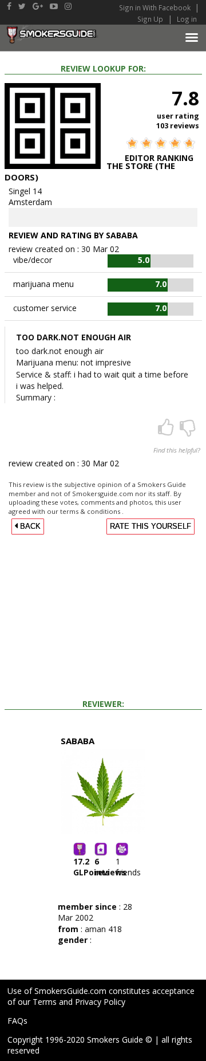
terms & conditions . (92, 511)
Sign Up (150, 18)
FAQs (17, 1020)
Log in (187, 18)
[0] (167, 431)
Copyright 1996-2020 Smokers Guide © (79, 1039)
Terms (45, 1001)
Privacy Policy (100, 1001)
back (29, 526)
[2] (187, 431)
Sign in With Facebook (155, 7)
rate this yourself (150, 526)
